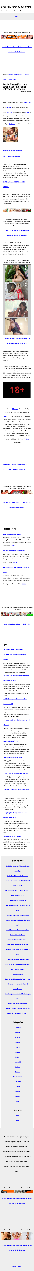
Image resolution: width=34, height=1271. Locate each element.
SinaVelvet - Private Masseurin (17, 1003)
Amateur (16, 74)
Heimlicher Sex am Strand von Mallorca (17, 930)
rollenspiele (14, 1146)
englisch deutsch (22, 1141)
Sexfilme (26, 439)
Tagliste (19, 1266)
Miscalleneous (17, 1076)
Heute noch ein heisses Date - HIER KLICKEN (16, 624)
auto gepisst (7, 1156)
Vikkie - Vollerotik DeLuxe (17, 935)
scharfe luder (6, 464)
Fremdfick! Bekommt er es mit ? (17, 940)
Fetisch (17, 1052)
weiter (13, 545)
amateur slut (8, 1166)
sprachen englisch (10, 1141)
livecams (7, 1137)
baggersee (20, 1151)
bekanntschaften (8, 1151)
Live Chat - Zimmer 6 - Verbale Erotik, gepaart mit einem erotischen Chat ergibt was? (18, 920)
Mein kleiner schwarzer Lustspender (17, 944)
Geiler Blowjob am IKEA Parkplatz (17, 876)
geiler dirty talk (22, 464)
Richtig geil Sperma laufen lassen (13, 757)
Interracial (17, 1062)
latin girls (26, 1137)
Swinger (17, 1096)
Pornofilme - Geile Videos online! (13, 649)
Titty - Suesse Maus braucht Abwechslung (17, 979)
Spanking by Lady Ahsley (10, 741)
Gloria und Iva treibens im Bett (12, 534)
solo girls (19, 1137)
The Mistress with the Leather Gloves (17, 959)
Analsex (17, 1037)
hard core (22, 469)
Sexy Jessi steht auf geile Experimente (14, 550)
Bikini (9, 107)
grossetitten (6, 150)
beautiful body (23, 1146)
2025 (17, 1115)
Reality (15, 79)
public (13, 150)
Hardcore (27, 74)
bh (15, 1151)
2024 (17, 1120)
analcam (21, 1166)
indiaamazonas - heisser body (17, 900)
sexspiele (15, 469)
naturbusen (19, 150)
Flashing (9, 112)
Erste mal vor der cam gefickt (12, 836)
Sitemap (14, 1266)
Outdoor (10, 79)
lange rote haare (16, 1156)
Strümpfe (12, 124)
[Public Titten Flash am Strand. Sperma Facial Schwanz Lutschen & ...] (17, 134)
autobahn (27, 1151)
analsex (26, 1166)
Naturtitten (27, 102)
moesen (14, 464)
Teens (17, 1101)
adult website (24, 1161)
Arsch (27, 112)
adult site (16, 1161)
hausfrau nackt (7, 469)
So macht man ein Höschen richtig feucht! (15, 773)
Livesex (4, 79)
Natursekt (17, 1081)
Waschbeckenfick (17, 974)
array (16, 1171)
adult (11, 1161)
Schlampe (15, 409)
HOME (17, 16)
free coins (13, 1137)
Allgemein (10, 74)
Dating (21, 74)
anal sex (15, 1166)
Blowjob (17, 1042)
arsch (24, 1156)
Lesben (17, 1067)
